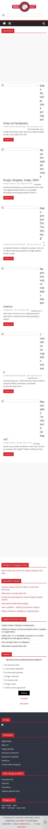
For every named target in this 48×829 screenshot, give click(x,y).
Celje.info (5, 783)
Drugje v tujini (10, 684)
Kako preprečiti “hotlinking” (42, 223)
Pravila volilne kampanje (11, 764)
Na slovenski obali (12, 665)
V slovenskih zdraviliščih (14, 669)
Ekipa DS (4, 745)
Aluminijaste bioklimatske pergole (14, 603)
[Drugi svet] (24, 2)
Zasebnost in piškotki (9, 757)
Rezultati (24, 698)
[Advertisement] (24, 58)
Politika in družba (9, 184)
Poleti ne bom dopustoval (15, 687)
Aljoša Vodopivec (32, 570)
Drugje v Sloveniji (12, 676)
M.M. (23, 570)
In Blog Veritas (8, 310)
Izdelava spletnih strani (10, 791)
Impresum (5, 760)
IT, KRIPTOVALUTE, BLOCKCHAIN (14, 127)
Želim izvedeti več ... (22, 823)
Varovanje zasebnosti (10, 753)
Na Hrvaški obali (11, 680)
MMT (3, 808)
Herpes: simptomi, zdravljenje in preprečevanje (20, 611)
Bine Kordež (6, 570)
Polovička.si (6, 787)
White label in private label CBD (13, 593)
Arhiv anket (24, 703)
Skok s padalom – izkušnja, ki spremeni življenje (20, 607)
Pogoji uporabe (7, 749)
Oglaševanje (6, 741)
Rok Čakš (11, 808)
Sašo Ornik (16, 570)
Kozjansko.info (7, 779)
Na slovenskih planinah (14, 672)
